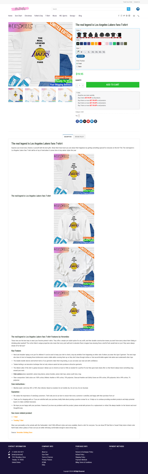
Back (79, 67)
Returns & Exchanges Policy (84, 452)
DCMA (44, 462)
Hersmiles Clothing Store (24, 432)
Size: (78, 48)
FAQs (43, 465)
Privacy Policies (47, 460)
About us (44, 452)
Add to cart (112, 84)
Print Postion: (80, 61)
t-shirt (82, 112)
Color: (78, 40)
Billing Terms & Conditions (84, 462)
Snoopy (72, 16)
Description (68, 136)
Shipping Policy (80, 457)
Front (80, 63)
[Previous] (12, 54)
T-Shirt (47, 16)
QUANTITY (79, 80)
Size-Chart (45, 455)
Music (55, 16)
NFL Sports (63, 16)
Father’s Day (38, 16)
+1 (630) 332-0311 (18, 452)
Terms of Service (47, 457)
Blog (80, 16)
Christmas (28, 16)
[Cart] (138, 9)
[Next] (68, 54)
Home (10, 16)
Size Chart (18, 16)
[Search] (128, 9)
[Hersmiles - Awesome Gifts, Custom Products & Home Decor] (28, 9)
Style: (78, 30)
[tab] (68, 137)
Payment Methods (81, 460)
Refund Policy (79, 136)
